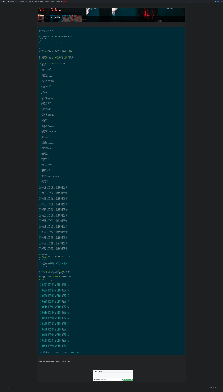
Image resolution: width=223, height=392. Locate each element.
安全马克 (212, 387)
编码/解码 (42, 1)
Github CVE (30, 1)
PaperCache (18, 388)
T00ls (220, 387)
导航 (26, 1)
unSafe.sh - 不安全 (5, 1)
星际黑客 (216, 387)
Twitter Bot (52, 1)
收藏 (74, 21)
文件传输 (47, 1)
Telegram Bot (59, 1)
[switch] (218, 1)
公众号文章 (21, 1)
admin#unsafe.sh (205, 387)
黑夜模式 (220, 1)
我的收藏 (12, 1)
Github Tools (36, 1)
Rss (215, 1)
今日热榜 (16, 1)
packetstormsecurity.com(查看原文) (60, 21)
